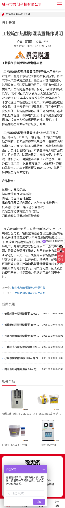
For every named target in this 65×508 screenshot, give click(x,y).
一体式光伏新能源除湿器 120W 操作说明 (22, 347)
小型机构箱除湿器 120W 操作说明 (22, 358)
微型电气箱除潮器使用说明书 (28, 287)
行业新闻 (25, 14)
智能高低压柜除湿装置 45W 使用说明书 (22, 324)
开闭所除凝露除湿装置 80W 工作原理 (22, 335)
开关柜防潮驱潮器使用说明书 (28, 293)
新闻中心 (15, 14)
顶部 (57, 505)
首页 (8, 14)
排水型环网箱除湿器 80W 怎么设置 (22, 369)
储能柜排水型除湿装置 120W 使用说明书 (22, 313)
